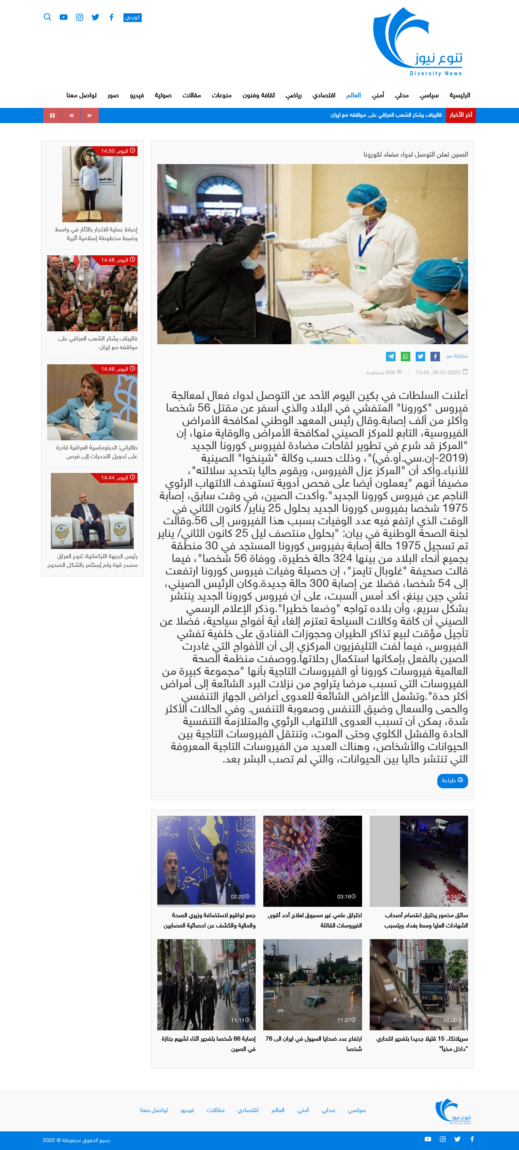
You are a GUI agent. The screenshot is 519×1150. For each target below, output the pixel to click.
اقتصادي (324, 96)
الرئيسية (460, 96)
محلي (402, 96)
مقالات (192, 96)
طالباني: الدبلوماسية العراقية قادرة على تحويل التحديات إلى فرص (370, 115)
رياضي (294, 96)
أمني (378, 96)
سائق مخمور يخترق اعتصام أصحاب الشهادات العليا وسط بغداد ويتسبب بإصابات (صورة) (426, 926)
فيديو (137, 96)
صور (113, 96)
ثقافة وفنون (259, 96)
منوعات (222, 96)
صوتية (163, 96)
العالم (354, 96)
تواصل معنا (81, 96)
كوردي (132, 17)
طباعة (449, 781)
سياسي (429, 96)
